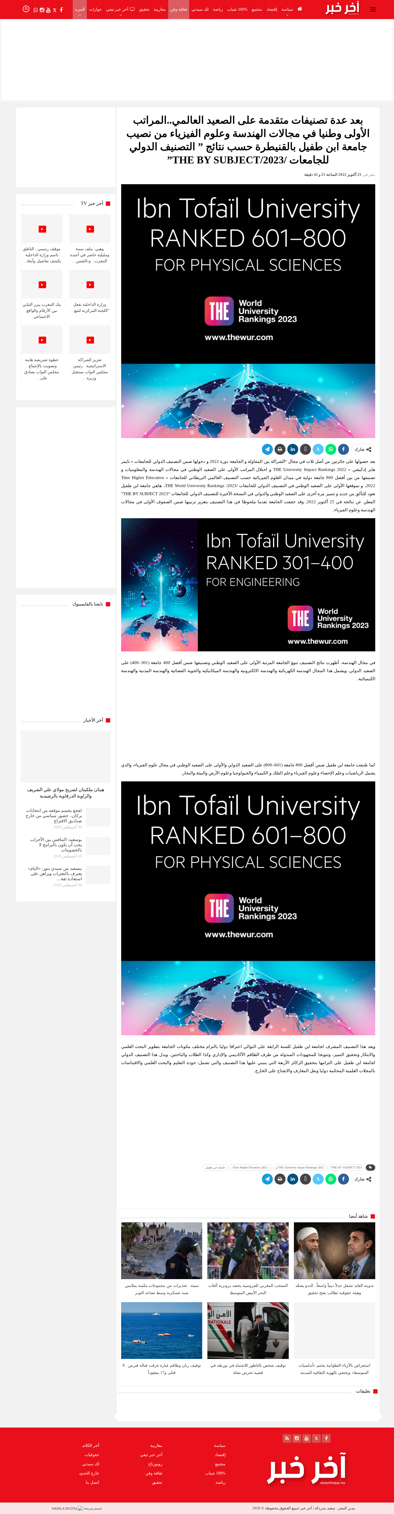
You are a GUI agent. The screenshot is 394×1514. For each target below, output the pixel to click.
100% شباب (237, 9)
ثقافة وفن (178, 9)
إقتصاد (272, 9)
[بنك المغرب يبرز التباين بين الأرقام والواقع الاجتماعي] (41, 284)
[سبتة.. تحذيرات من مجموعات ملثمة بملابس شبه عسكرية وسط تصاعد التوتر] (161, 1250)
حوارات (95, 9)
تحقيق (144, 9)
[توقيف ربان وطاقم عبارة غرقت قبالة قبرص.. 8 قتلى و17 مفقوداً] (161, 1330)
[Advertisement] (197, 59)
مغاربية (160, 9)
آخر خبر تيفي (117, 9)
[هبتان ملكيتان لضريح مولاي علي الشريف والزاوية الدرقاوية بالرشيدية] (66, 757)
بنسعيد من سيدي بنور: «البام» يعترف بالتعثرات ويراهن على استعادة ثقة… (55, 873)
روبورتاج (155, 1464)
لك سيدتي (200, 9)
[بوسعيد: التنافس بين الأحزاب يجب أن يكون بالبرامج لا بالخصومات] (98, 846)
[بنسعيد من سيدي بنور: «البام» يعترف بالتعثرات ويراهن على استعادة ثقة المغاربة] (98, 875)
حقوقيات (92, 1455)
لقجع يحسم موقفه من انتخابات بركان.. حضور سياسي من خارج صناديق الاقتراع (54, 815)
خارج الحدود (89, 1473)
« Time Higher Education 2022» (250, 1167)
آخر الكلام (90, 1445)
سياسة (287, 9)
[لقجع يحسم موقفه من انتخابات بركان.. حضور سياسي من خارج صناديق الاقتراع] (98, 817)
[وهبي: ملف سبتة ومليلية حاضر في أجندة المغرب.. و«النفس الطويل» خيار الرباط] (89, 228)
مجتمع (257, 9)
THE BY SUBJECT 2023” (346, 1167)
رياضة (218, 9)
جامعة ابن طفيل (215, 1167)
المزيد (80, 9)
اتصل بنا (92, 1482)
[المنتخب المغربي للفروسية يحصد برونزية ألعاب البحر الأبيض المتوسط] (248, 1250)
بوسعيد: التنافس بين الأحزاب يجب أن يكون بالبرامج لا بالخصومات (56, 844)
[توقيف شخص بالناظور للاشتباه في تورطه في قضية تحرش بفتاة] (248, 1330)
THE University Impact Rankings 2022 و (300, 1167)
